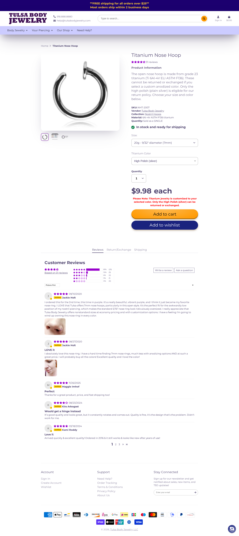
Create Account (51, 482)
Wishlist (46, 487)
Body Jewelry (16, 30)
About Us (103, 495)
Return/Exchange (119, 249)
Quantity (136, 171)
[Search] (204, 18)
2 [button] (115, 444)
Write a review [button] (163, 270)
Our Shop (63, 30)
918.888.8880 (64, 16)
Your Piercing (41, 30)
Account (218, 18)
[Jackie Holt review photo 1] (55, 326)
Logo (28, 18)
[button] (138, 62)
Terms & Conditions (110, 487)
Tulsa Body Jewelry (153, 110)
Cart (229, 18)
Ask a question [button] (184, 270)
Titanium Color (141, 153)
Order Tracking (107, 482)
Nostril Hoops (153, 114)
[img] (61, 293)
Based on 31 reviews (56, 272)
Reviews (97, 249)
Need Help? (84, 30)
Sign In (45, 478)
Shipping (140, 249)
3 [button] (119, 444)
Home (44, 45)
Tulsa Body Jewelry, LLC (124, 529)
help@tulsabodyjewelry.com (73, 20)
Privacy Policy (106, 491)
